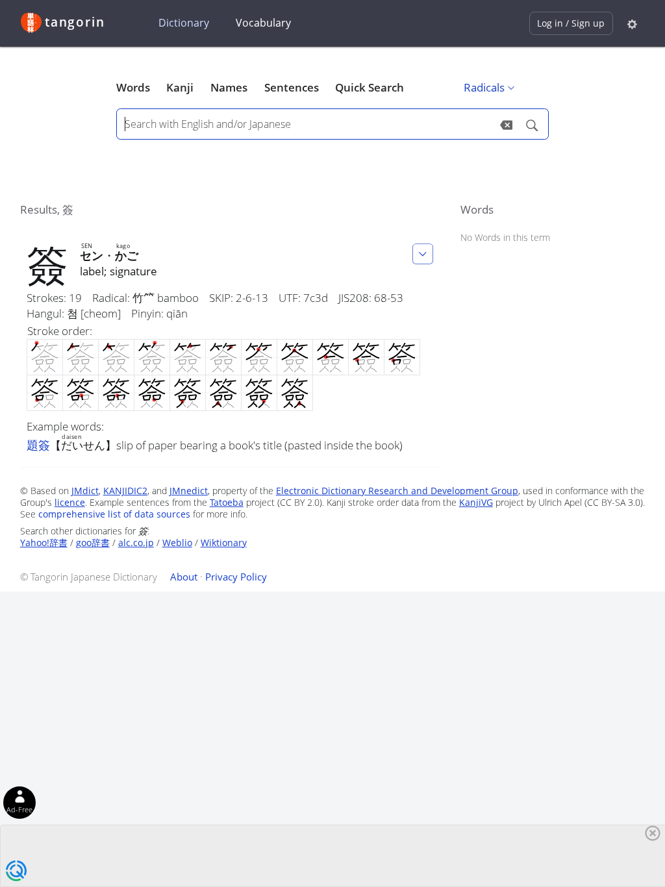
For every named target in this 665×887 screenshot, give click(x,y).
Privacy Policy (236, 576)
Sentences (291, 87)
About (183, 576)
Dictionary (183, 23)
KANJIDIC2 (125, 490)
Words (133, 87)
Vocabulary (263, 23)
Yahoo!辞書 (44, 542)
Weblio (177, 542)
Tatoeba (227, 502)
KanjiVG (476, 502)
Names (228, 87)
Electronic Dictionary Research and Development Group (397, 490)
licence (70, 502)
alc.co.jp (136, 542)
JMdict (85, 490)
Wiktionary (224, 542)
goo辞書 (93, 542)
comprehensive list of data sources (114, 514)
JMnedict (188, 490)
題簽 (38, 445)
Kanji (180, 87)
